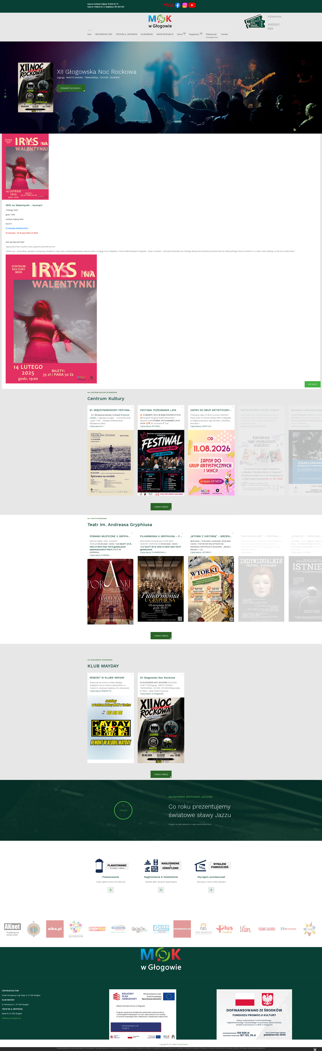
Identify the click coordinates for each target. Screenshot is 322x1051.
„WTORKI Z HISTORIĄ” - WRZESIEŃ (211, 536)
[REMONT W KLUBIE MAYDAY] (110, 727)
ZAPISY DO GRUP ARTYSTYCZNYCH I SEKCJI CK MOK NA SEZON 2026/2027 (211, 410)
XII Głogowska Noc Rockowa (157, 677)
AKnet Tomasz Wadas (180, 1044)
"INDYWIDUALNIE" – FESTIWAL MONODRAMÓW (262, 536)
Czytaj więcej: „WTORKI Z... (201, 552)
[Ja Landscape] (161, 960)
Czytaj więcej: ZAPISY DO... (201, 426)
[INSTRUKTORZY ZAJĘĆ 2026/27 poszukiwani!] (261, 463)
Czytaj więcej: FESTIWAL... (150, 426)
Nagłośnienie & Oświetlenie (161, 876)
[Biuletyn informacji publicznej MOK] (168, 5)
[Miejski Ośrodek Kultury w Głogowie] (160, 21)
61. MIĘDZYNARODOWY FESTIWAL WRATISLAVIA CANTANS (111, 410)
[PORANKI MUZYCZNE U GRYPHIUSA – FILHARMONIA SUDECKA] (110, 592)
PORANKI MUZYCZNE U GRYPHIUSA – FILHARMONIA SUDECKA (111, 536)
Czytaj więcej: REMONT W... (101, 691)
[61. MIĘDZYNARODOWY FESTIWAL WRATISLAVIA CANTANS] (110, 463)
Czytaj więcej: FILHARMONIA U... (153, 552)
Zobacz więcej (161, 506)
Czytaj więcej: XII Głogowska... (152, 693)
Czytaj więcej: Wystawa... (301, 426)
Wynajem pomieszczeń (211, 876)
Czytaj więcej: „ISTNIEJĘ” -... (302, 552)
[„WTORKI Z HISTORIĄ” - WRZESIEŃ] (211, 589)
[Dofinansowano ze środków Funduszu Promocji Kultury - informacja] (254, 1014)
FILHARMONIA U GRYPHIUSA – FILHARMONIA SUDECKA (161, 536)
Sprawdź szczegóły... (71, 83)
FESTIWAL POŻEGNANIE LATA (158, 410)
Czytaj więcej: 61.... (97, 426)
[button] (181, 34)
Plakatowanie (110, 876)
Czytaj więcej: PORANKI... (100, 555)
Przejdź (123, 810)
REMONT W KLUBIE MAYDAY (107, 677)
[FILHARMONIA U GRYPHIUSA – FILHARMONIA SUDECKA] (161, 589)
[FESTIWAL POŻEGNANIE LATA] (161, 463)
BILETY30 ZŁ (307, 544)
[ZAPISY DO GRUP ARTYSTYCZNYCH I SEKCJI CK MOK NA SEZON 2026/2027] (211, 463)
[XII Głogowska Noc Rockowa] (161, 730)
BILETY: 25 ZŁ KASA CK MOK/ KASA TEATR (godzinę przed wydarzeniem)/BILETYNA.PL (110, 547)
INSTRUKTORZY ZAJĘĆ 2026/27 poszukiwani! (262, 410)
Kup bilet (312, 384)
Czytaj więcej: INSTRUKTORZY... (254, 426)
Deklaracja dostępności (11, 1018)
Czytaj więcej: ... (247, 552)
